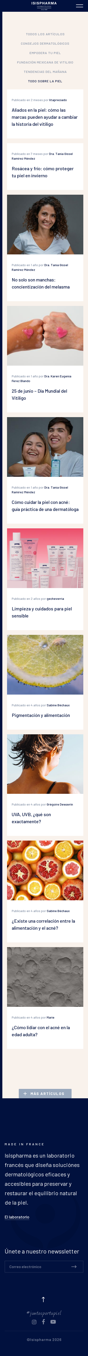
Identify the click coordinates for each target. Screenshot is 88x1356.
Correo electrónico (25, 1266)
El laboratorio (17, 1216)
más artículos (48, 1093)
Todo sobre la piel (45, 81)
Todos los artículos (45, 34)
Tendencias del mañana (45, 72)
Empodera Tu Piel (45, 53)
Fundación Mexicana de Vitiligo (45, 62)
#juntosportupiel (44, 1312)
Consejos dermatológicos (45, 43)
